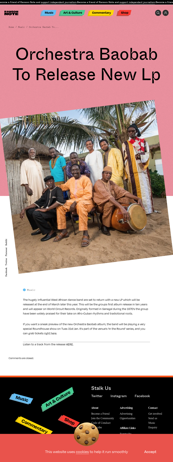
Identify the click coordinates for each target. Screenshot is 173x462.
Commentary (101, 12)
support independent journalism (58, 2)
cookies (82, 451)
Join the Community (102, 418)
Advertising (126, 408)
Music (49, 12)
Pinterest (6, 251)
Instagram (118, 396)
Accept (150, 451)
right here (50, 333)
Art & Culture (72, 12)
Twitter (6, 262)
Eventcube (125, 433)
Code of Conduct (100, 422)
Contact (153, 408)
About (94, 408)
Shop (124, 12)
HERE (69, 344)
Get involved (155, 413)
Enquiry (152, 427)
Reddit (6, 242)
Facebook (6, 272)
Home (11, 27)
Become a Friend (100, 413)
